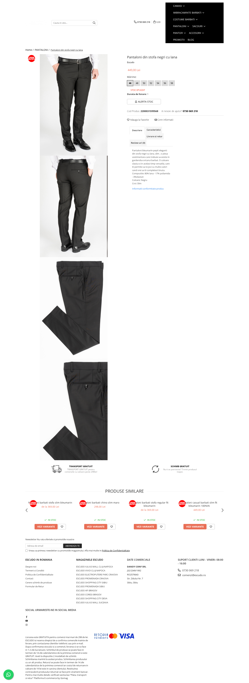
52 (151, 83)
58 (172, 83)
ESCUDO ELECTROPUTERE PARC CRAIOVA (97, 574)
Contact (29, 578)
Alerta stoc (145, 101)
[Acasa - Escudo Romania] (35, 22)
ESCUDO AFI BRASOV (86, 590)
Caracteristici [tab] (154, 129)
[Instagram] (26, 624)
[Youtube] (26, 620)
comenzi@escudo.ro (194, 575)
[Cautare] (94, 23)
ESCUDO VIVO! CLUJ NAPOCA (90, 570)
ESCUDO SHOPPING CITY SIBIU (91, 582)
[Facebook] (26, 616)
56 (165, 83)
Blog (191, 39)
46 (130, 83)
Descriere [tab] (137, 130)
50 (144, 83)
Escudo (130, 62)
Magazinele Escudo (89, 559)
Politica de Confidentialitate (116, 550)
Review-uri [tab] (138, 142)
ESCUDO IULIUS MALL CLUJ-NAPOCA (94, 566)
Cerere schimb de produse (38, 582)
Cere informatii (165, 119)
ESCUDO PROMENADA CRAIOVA (92, 578)
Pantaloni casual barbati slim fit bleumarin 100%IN (199, 504)
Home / (29, 49)
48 (137, 83)
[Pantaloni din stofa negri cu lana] (73, 105)
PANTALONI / (42, 49)
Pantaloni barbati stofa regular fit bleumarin (149, 504)
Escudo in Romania (38, 559)
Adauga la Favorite (139, 119)
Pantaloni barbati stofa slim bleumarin (50, 502)
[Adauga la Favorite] (62, 526)
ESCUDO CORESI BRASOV (88, 594)
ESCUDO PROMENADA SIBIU (90, 586)
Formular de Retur (34, 586)
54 (158, 83)
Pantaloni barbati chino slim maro (100, 502)
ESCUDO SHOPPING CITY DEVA (91, 598)
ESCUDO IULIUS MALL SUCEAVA (92, 602)
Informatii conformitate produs (148, 188)
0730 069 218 (190, 570)
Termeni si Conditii (34, 570)
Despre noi (30, 566)
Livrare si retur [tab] (154, 136)
